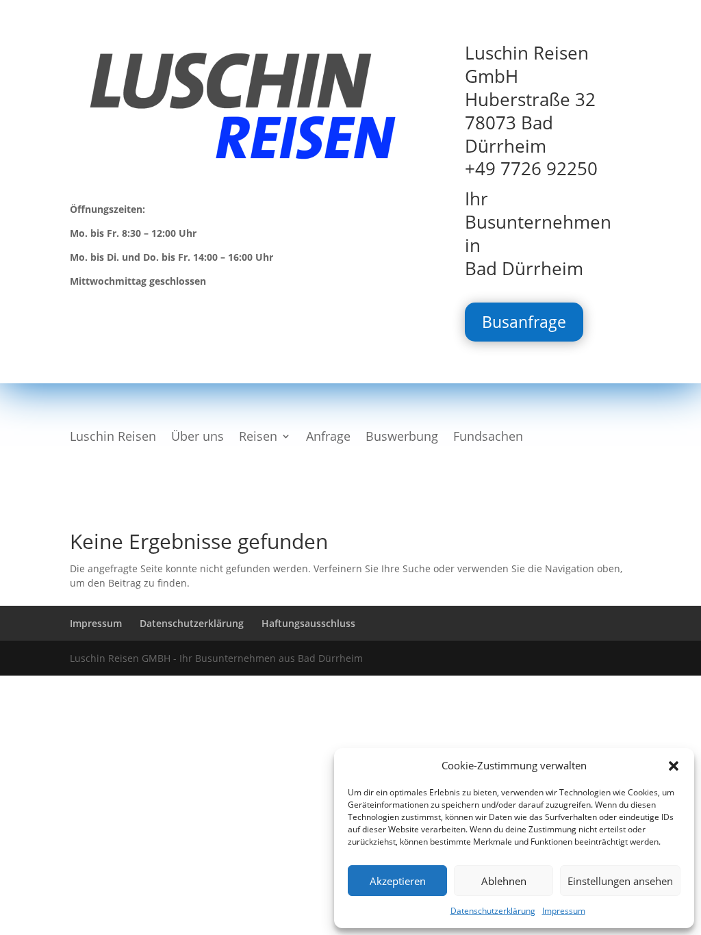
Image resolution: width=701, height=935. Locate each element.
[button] (673, 766)
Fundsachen (488, 437)
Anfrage (328, 437)
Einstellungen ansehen (620, 881)
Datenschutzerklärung (492, 911)
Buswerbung (402, 437)
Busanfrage (524, 322)
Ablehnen (503, 881)
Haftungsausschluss (308, 623)
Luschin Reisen (113, 437)
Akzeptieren (398, 881)
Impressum (563, 911)
